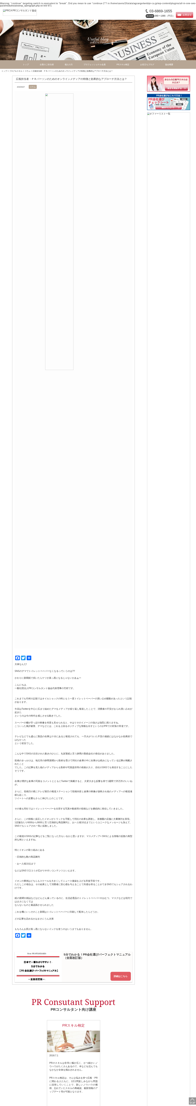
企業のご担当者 (47, 64)
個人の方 (69, 64)
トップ (26, 64)
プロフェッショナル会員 (95, 64)
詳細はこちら (121, 976)
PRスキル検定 (123, 64)
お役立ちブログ (147, 64)
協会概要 (169, 64)
